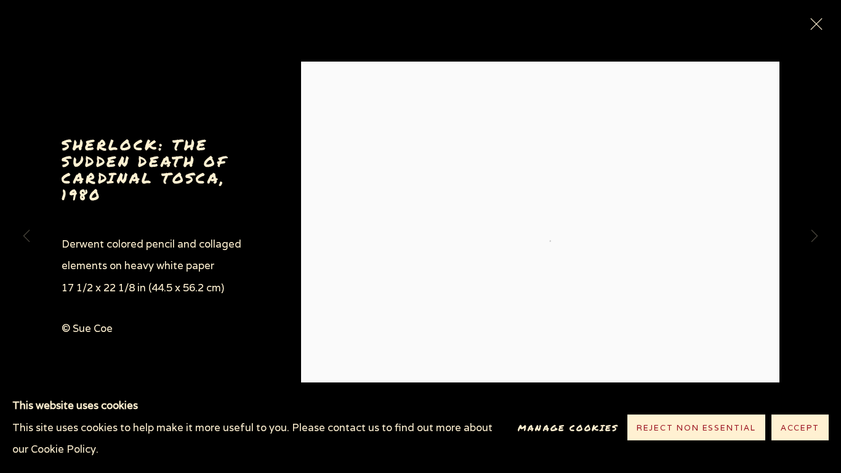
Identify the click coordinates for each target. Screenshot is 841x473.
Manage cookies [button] (568, 427)
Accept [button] (800, 428)
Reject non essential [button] (696, 428)
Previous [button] (26, 236)
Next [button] (814, 236)
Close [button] (813, 27)
